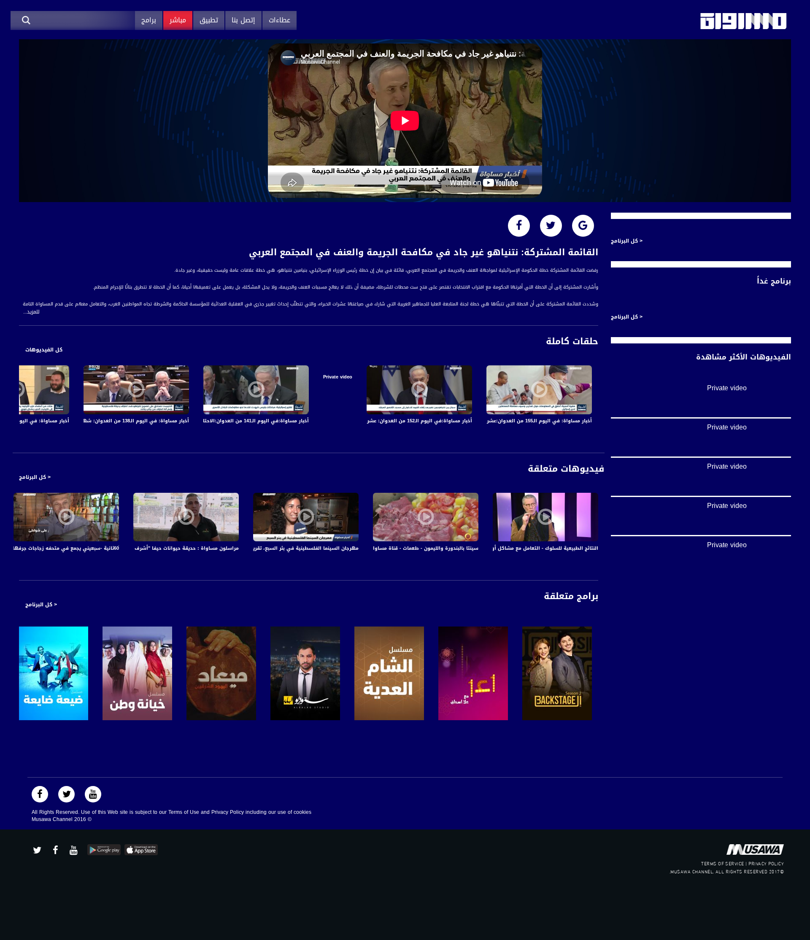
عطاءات (279, 20)
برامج (148, 20)
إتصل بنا (243, 20)
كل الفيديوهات (43, 349)
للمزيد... (31, 312)
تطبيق (209, 20)
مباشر (178, 20)
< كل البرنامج (35, 477)
